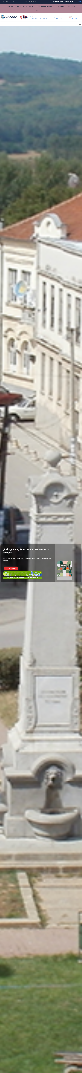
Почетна (10, 6)
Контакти (45, 10)
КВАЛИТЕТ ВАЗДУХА (58, 1)
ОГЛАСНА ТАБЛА (69, 1)
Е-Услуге (71, 6)
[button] (21, 6)
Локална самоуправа (44, 6)
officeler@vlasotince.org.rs (8, 1)
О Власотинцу (20, 6)
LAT (76, 18)
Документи (60, 6)
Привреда (35, 10)
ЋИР (72, 18)
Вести (31, 6)
